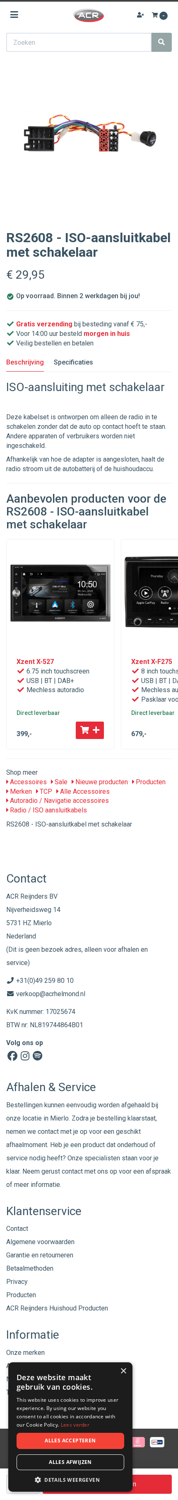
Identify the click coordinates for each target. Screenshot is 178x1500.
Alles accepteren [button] (70, 1440)
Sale (60, 782)
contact (72, 1171)
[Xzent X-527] (60, 593)
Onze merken (25, 1353)
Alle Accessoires (84, 791)
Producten (150, 782)
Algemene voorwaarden (40, 1242)
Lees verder (75, 1424)
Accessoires (27, 782)
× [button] (123, 1371)
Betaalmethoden (29, 1268)
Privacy (17, 1282)
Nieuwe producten (101, 782)
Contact (17, 1229)
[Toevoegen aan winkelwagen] (90, 730)
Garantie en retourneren (39, 1255)
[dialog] (70, 1427)
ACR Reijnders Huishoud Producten (57, 1308)
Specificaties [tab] (73, 362)
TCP (45, 791)
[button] (70, 1479)
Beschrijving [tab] (25, 362)
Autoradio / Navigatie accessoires (58, 801)
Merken (20, 791)
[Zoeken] (161, 42)
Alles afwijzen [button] (70, 1462)
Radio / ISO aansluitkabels (47, 810)
